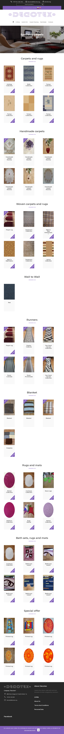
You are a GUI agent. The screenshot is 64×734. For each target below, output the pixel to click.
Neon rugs (48, 491)
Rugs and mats (32, 465)
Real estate (43, 22)
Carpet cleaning (34, 22)
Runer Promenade (29, 376)
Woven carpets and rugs (32, 204)
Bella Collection (29, 85)
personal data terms (29, 730)
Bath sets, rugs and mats (32, 537)
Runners (32, 319)
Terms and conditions (41, 705)
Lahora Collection (48, 260)
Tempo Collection (48, 85)
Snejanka (9, 448)
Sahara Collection (48, 521)
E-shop (18, 22)
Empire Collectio (29, 346)
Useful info (25, 22)
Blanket (32, 392)
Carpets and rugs (32, 58)
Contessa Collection (29, 491)
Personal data (38, 709)
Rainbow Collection (9, 521)
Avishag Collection (9, 85)
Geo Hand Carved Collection (48, 347)
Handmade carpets (32, 131)
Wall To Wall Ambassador (48, 232)
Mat (9, 302)
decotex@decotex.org (34, 2)
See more (32, 43)
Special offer (32, 610)
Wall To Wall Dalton (9, 260)
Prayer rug (9, 230)
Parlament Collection (29, 230)
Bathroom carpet (29, 564)
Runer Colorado (9, 376)
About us (37, 701)
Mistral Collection (9, 491)
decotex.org (47, 2)
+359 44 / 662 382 (18, 2)
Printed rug (9, 636)
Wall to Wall (32, 276)
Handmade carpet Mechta (9, 158)
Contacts (50, 22)
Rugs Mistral (29, 521)
